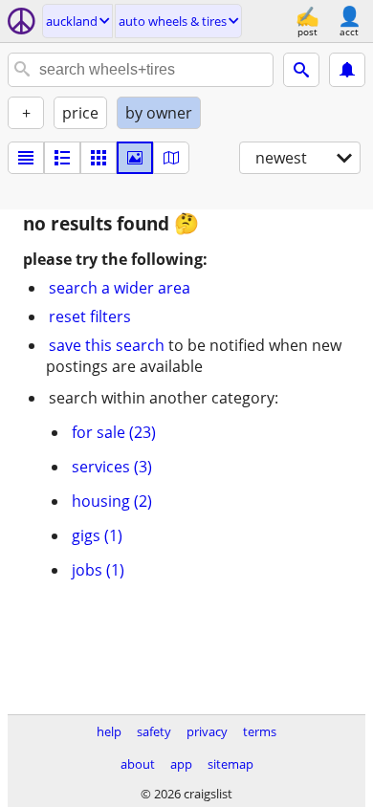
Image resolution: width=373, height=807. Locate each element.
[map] (171, 158)
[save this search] (347, 70)
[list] (26, 158)
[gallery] (135, 158)
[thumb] (62, 158)
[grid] (98, 158)
